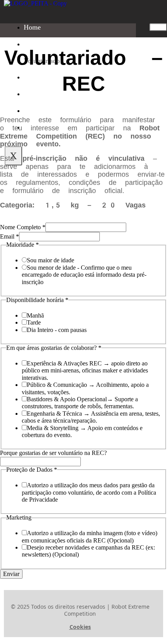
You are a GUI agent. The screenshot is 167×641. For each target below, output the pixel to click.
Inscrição (36, 44)
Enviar (11, 574)
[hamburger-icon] (158, 27)
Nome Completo (22, 227)
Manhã (35, 315)
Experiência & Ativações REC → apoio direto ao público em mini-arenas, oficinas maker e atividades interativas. (85, 370)
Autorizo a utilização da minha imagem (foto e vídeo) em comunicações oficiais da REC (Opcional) (89, 536)
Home (32, 27)
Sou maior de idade (50, 260)
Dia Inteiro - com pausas (57, 330)
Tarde (34, 322)
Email (9, 236)
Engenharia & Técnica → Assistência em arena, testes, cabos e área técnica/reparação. (91, 417)
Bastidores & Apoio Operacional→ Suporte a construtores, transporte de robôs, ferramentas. (80, 402)
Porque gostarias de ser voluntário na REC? (53, 453)
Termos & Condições (54, 110)
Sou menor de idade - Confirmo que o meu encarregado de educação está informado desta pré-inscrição (84, 274)
